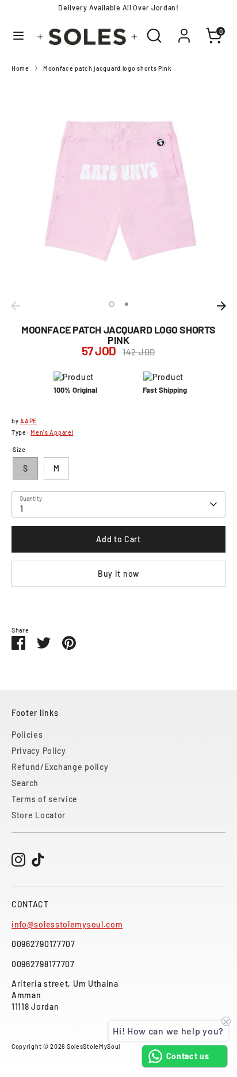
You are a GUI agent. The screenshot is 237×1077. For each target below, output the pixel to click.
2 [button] (126, 304)
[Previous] (15, 306)
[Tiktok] (38, 860)
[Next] (221, 306)
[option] (118, 189)
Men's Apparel (51, 432)
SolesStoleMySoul (93, 1046)
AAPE (28, 420)
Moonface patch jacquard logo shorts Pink (107, 68)
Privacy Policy (39, 751)
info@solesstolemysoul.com (67, 924)
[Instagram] (18, 860)
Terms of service (45, 799)
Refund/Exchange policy (60, 767)
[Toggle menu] (17, 35)
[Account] (184, 30)
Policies (27, 734)
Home (20, 68)
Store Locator (39, 815)
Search (25, 783)
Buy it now (118, 573)
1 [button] (111, 304)
